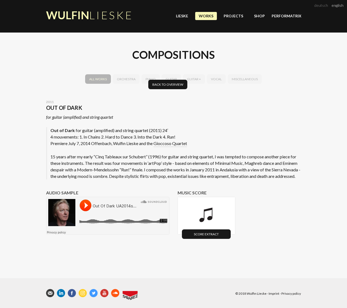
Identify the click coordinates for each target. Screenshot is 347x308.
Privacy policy (291, 293)
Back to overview (167, 84)
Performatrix (286, 16)
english (337, 5)
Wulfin (89, 15)
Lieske (182, 16)
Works (206, 16)
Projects (233, 16)
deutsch (321, 5)
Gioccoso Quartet (170, 143)
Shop (259, 16)
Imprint (274, 293)
